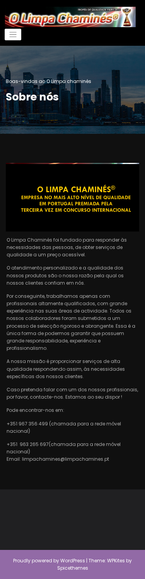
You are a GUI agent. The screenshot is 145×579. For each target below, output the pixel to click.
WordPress (72, 560)
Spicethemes (72, 568)
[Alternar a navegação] (13, 35)
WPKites (116, 560)
